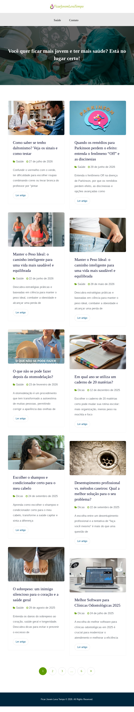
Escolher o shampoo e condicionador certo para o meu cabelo (34, 482)
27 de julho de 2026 (41, 161)
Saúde (57, 20)
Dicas (81, 390)
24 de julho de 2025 (102, 613)
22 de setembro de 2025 (104, 507)
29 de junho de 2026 (103, 166)
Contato (73, 20)
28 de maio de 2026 (102, 284)
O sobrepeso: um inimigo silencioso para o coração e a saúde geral (36, 594)
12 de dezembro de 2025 (105, 390)
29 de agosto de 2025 (42, 607)
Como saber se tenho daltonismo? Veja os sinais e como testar (35, 148)
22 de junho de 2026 (41, 278)
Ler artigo (21, 195)
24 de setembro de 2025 (43, 496)
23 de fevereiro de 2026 (43, 384)
